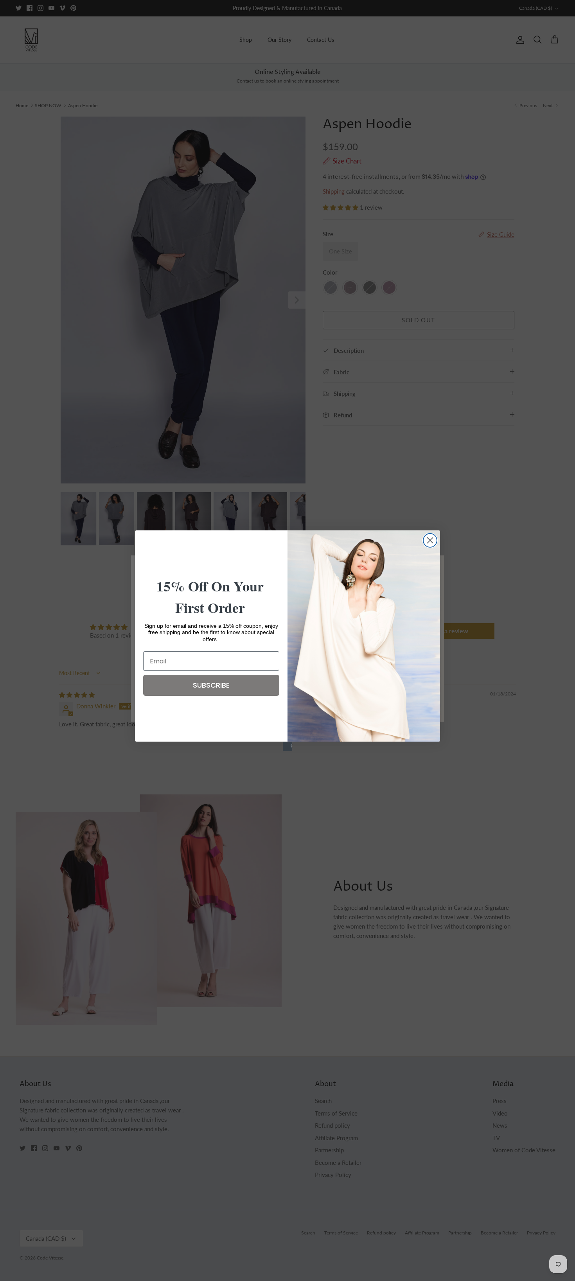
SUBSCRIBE (211, 685)
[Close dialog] (430, 540)
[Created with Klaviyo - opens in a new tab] (287, 746)
